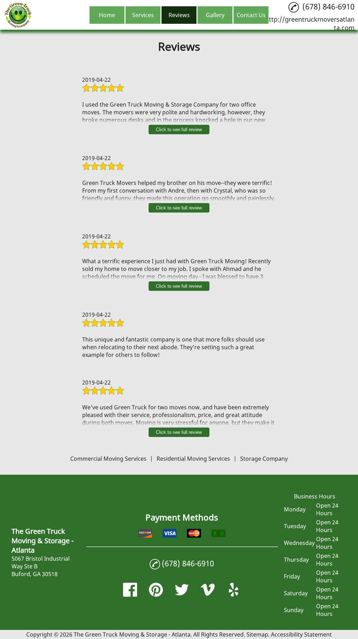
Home (107, 15)
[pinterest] (156, 594)
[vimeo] (207, 594)
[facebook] (130, 594)
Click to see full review (179, 129)
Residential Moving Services (193, 458)
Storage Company (264, 458)
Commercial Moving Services (108, 458)
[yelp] (233, 594)
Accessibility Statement (301, 634)
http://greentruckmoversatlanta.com (310, 23)
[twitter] (182, 594)
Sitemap (257, 634)
